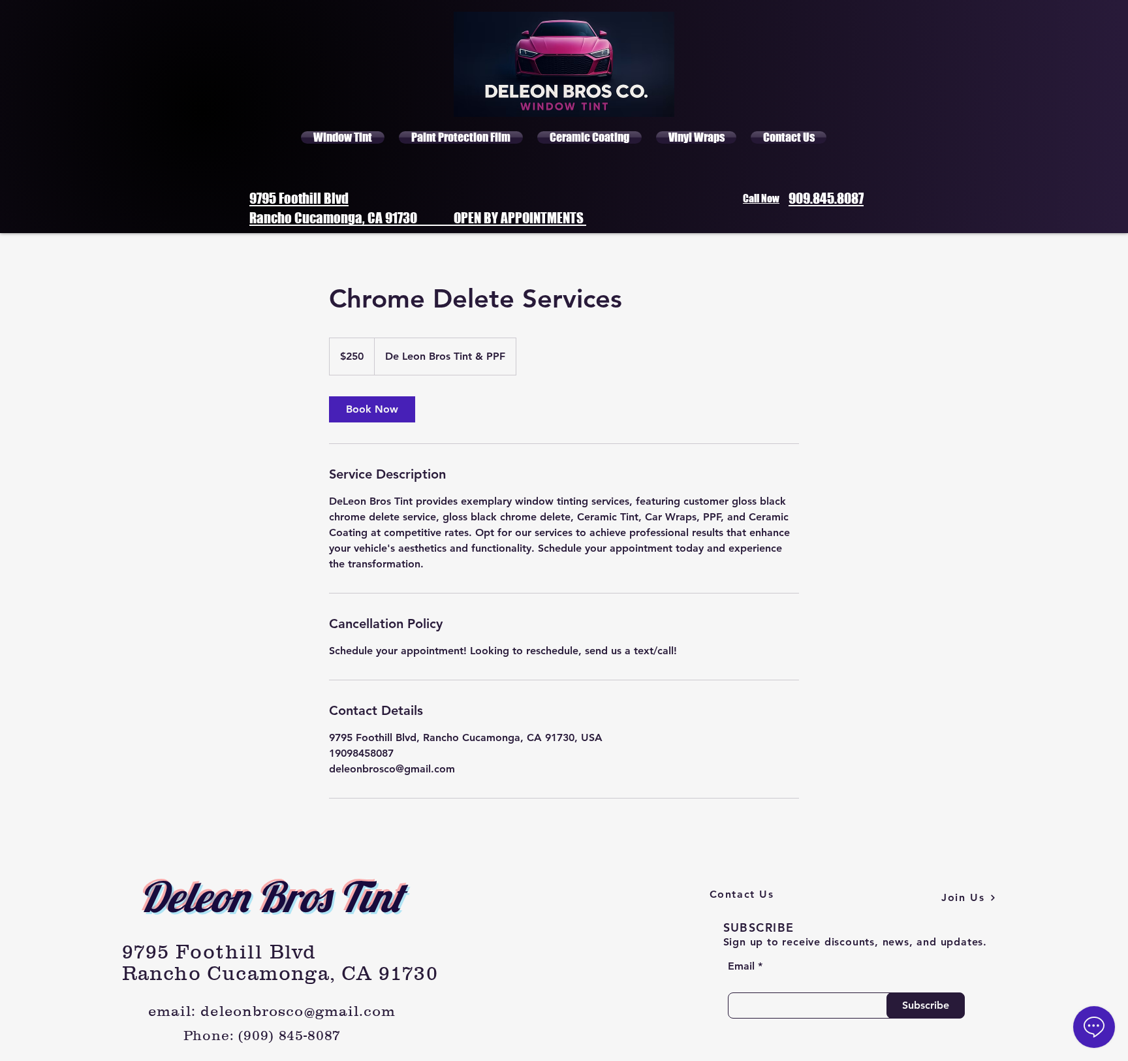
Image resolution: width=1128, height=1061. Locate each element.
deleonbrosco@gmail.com (298, 1011)
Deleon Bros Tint (271, 896)
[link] (372, 409)
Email (741, 966)
